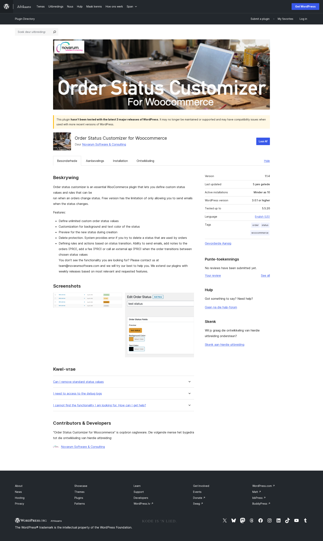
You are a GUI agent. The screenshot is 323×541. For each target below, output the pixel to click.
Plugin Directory (25, 18)
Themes (79, 491)
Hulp (267, 161)
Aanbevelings (95, 161)
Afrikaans (56, 520)
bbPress (259, 497)
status (265, 225)
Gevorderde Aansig (218, 243)
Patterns (79, 503)
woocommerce (259, 232)
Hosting (19, 497)
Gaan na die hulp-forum (221, 307)
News (18, 491)
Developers (141, 497)
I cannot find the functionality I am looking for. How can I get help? (99, 405)
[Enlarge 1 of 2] (117, 298)
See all (265, 275)
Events (197, 491)
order (255, 225)
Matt (256, 491)
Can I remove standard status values (78, 382)
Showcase (80, 485)
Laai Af (263, 141)
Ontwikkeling (145, 161)
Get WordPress (305, 6)
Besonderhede (67, 161)
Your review (213, 275)
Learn (137, 485)
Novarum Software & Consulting (104, 144)
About (18, 485)
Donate (199, 497)
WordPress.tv (143, 503)
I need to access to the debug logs (77, 393)
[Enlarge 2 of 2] (189, 298)
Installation (120, 161)
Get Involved (201, 485)
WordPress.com (263, 485)
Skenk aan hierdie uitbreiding (224, 344)
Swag (198, 503)
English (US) (262, 216)
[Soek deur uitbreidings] (54, 32)
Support (139, 491)
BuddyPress (261, 503)
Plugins (78, 497)
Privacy (19, 503)
